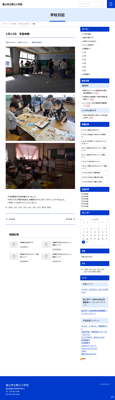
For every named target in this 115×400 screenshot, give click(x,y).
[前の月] (82, 219)
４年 (84, 63)
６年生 (39, 207)
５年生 (34, 207)
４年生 (29, 207)
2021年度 (85, 206)
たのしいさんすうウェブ (89, 348)
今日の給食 (87, 34)
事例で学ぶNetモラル (88, 354)
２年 (84, 56)
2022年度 (85, 204)
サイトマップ (105, 384)
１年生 (15, 207)
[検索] (100, 4)
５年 (84, 67)
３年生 (25, 207)
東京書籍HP (85, 340)
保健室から (87, 48)
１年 (84, 52)
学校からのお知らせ (89, 41)
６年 (84, 70)
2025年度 (85, 196)
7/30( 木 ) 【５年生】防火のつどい (90, 161)
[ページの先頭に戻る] (112, 397)
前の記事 (12, 219)
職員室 (44, 207)
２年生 (20, 207)
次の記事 (69, 219)
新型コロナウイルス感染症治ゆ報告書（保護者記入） (94, 91)
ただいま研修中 (88, 45)
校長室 (10, 207)
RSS (84, 359)
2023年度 (85, 201)
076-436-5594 (14, 391)
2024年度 (85, 199)
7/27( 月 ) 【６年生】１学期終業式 (90, 173)
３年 (84, 59)
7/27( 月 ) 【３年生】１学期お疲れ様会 (92, 177)
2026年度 (85, 194)
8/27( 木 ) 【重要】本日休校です (90, 130)
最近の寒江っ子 (88, 37)
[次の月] (107, 219)
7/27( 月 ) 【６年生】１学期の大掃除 (91, 182)
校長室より (86, 74)
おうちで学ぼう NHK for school (93, 337)
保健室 (49, 207)
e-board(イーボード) (88, 345)
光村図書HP (85, 342)
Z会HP (83, 351)
